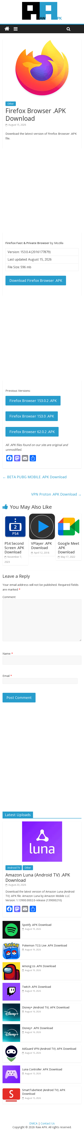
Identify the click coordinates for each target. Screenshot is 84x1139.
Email (7, 676)
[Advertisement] (42, 190)
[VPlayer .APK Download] (42, 516)
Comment (9, 597)
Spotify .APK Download (36, 925)
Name (8, 653)
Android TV (13, 867)
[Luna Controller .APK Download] (11, 1067)
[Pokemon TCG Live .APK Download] (11, 943)
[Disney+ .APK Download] (11, 1026)
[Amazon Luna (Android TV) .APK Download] (42, 823)
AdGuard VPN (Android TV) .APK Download (49, 1049)
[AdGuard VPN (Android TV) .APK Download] (11, 1047)
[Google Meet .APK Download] (68, 516)
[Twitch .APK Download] (11, 985)
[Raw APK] (7, 29)
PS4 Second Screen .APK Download (14, 547)
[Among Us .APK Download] (11, 964)
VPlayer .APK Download (41, 545)
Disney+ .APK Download (37, 1028)
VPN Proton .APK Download (56, 494)
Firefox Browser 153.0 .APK (31, 416)
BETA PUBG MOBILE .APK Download (35, 477)
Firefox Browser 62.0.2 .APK (32, 431)
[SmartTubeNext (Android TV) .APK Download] (11, 1088)
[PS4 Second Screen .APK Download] (15, 516)
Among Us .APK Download (39, 966)
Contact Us (48, 1123)
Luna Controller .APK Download (42, 1069)
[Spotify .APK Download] (11, 923)
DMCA (33, 1123)
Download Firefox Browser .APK (35, 280)
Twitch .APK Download (36, 987)
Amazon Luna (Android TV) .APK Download (37, 877)
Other (10, 103)
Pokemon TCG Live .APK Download (44, 945)
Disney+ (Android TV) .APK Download (45, 1007)
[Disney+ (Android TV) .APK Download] (11, 1005)
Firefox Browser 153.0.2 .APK (33, 400)
